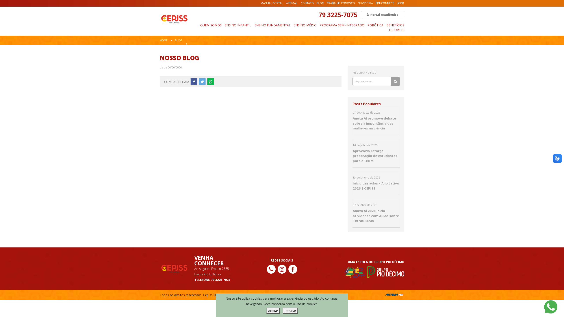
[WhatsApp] (550, 306)
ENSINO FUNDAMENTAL (272, 25)
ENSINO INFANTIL (238, 25)
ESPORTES (396, 30)
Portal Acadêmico (384, 15)
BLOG (320, 3)
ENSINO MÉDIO (305, 25)
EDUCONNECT (385, 3)
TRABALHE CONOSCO (341, 3)
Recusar (290, 311)
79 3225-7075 (338, 15)
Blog (178, 40)
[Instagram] (282, 269)
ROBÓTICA (375, 25)
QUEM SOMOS (211, 25)
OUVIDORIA (365, 3)
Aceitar (273, 311)
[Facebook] (292, 269)
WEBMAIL (292, 3)
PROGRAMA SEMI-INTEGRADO (342, 25)
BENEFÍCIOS (395, 25)
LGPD (400, 3)
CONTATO (307, 3)
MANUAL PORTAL (272, 3)
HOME (163, 40)
